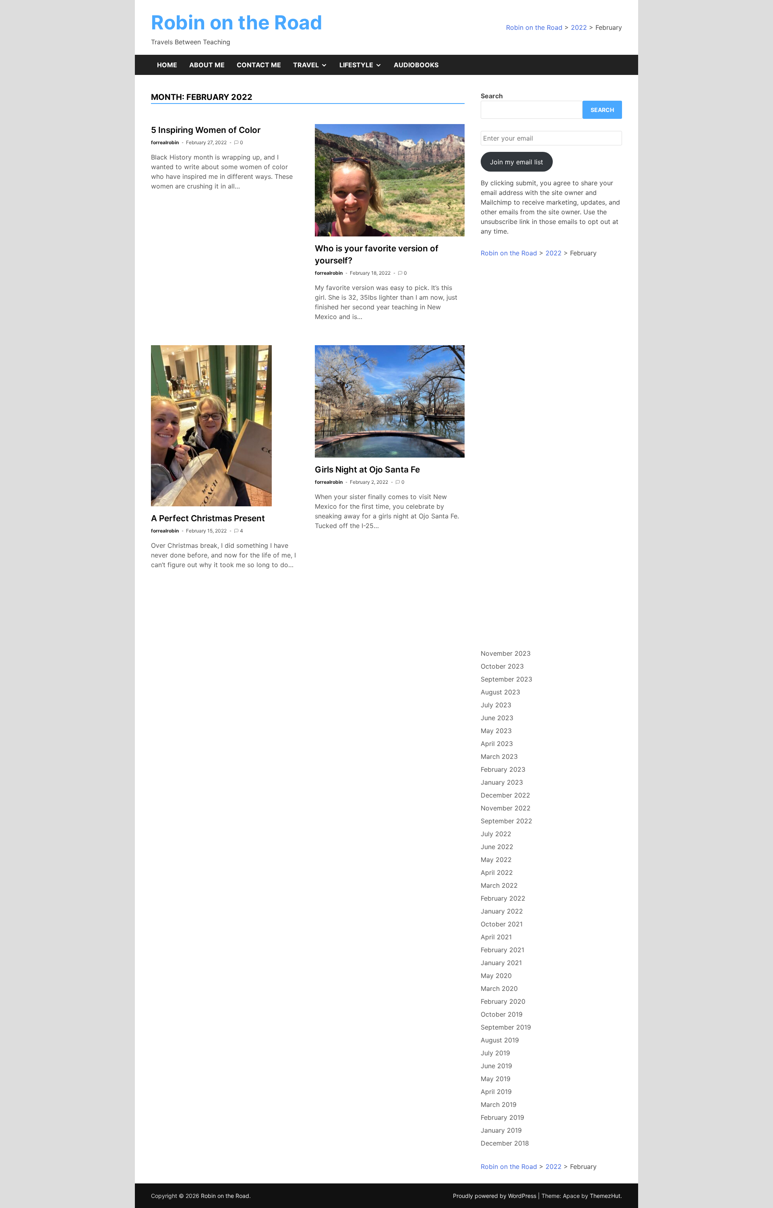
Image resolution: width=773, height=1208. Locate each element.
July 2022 (496, 834)
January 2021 (501, 963)
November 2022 (506, 808)
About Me (207, 65)
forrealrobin (165, 142)
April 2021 (496, 937)
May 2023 (496, 731)
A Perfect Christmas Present (208, 518)
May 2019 (496, 1079)
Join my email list (516, 162)
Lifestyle (363, 67)
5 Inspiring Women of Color (205, 130)
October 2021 (502, 924)
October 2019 (502, 1014)
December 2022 (505, 795)
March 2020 (499, 988)
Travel (313, 67)
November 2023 (506, 653)
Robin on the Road (236, 22)
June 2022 (497, 847)
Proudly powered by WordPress (495, 1195)
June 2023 (497, 718)
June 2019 (496, 1066)
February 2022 (503, 898)
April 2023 (497, 744)
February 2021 (502, 950)
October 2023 (502, 666)
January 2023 (502, 782)
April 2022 (497, 872)
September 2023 (506, 679)
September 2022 (506, 821)
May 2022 (496, 860)
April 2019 (496, 1092)
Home (167, 65)
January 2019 (501, 1130)
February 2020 (503, 1001)
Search (492, 96)
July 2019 (495, 1053)
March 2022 (499, 885)
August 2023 (500, 692)
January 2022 (502, 911)
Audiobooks (416, 65)
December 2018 (505, 1143)
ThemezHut (605, 1195)
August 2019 (500, 1040)
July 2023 (496, 705)
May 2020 (496, 976)
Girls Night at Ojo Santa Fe (367, 469)
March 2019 (499, 1104)
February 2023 (503, 769)
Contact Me (259, 65)
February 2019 (502, 1117)
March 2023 (499, 756)
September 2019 (506, 1027)
